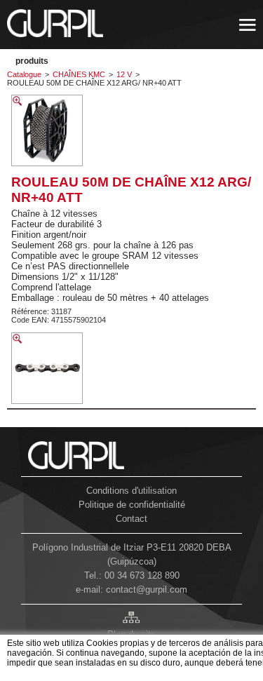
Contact (131, 518)
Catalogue (24, 74)
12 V (124, 74)
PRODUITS (31, 61)
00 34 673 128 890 (142, 575)
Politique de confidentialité (132, 504)
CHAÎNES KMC (79, 74)
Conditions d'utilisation (131, 490)
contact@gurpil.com (146, 589)
